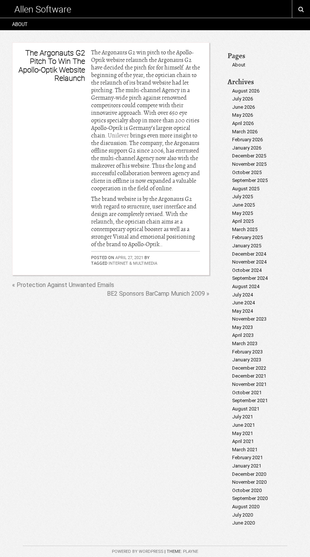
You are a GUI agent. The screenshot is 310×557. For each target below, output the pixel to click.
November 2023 (249, 319)
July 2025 (242, 196)
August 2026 (245, 91)
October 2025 (247, 172)
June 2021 (243, 425)
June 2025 (243, 205)
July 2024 (242, 295)
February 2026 (247, 139)
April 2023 (243, 335)
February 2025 (247, 237)
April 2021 (243, 441)
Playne (190, 551)
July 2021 (242, 417)
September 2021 (250, 400)
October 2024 (247, 270)
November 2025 (249, 164)
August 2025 (245, 188)
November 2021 (249, 384)
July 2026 (242, 99)
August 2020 (245, 506)
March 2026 (244, 131)
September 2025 (250, 180)
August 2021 (245, 409)
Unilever (118, 135)
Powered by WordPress (137, 551)
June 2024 (243, 303)
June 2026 (243, 107)
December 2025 (249, 156)
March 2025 (244, 229)
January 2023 (246, 360)
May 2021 (242, 433)
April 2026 (243, 123)
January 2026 (246, 148)
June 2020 (243, 523)
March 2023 (244, 343)
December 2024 (249, 254)
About (20, 24)
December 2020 (249, 474)
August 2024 (245, 286)
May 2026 (242, 115)
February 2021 (247, 457)
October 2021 (247, 392)
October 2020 (247, 490)
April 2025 (243, 221)
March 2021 (244, 449)
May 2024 (242, 311)
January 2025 (246, 245)
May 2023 (242, 327)
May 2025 (242, 213)
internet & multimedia (132, 263)
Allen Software (42, 9)
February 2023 (247, 352)
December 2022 (249, 368)
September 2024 (250, 278)
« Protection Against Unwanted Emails (63, 285)
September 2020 (250, 498)
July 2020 (242, 515)
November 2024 (249, 262)
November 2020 (249, 482)
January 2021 (246, 466)
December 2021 (249, 376)
